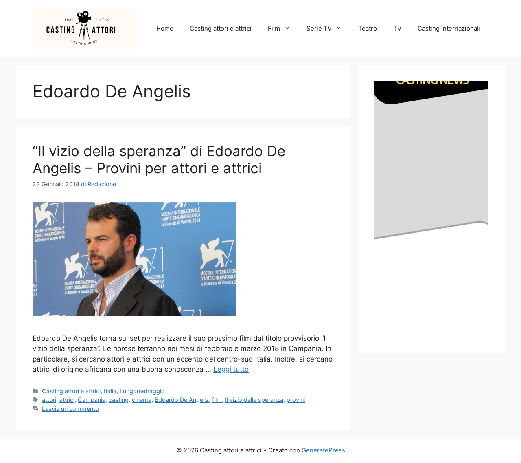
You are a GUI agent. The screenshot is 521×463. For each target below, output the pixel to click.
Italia (110, 391)
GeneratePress (323, 450)
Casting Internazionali (449, 28)
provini (296, 399)
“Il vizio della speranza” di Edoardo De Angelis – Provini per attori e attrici (159, 159)
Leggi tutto (231, 369)
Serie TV (319, 28)
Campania (91, 399)
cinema (141, 399)
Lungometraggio (142, 391)
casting (119, 399)
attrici (66, 399)
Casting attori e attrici (221, 28)
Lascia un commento (70, 408)
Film (274, 28)
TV (397, 28)
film (217, 399)
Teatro (367, 28)
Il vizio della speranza (254, 399)
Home (164, 28)
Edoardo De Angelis (182, 399)
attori (49, 399)
